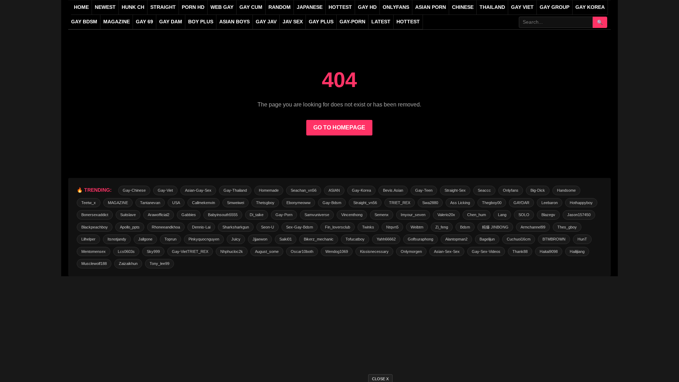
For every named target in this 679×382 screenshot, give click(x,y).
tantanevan (150, 203)
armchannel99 (533, 227)
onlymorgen (411, 251)
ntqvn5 (392, 227)
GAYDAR (521, 203)
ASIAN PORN (430, 7)
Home (81, 7)
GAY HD (367, 7)
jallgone (145, 239)
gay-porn (352, 21)
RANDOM (279, 7)
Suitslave (128, 215)
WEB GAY (221, 7)
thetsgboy (265, 203)
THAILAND (492, 7)
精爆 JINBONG (495, 227)
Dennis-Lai (201, 227)
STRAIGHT (163, 7)
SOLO (523, 215)
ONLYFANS (396, 7)
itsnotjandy (117, 239)
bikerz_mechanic (318, 239)
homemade (269, 190)
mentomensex (93, 251)
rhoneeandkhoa (166, 227)
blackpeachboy (94, 227)
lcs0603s (126, 251)
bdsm (465, 227)
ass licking (460, 203)
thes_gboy (567, 227)
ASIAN (334, 190)
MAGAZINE (116, 21)
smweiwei (235, 203)
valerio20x (446, 215)
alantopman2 (456, 239)
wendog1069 (336, 251)
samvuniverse (316, 215)
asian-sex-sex (447, 251)
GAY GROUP (554, 7)
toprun (170, 239)
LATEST (380, 21)
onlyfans (510, 190)
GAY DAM (170, 21)
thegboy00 (491, 203)
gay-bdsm (332, 203)
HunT (582, 239)
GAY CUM (250, 7)
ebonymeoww (298, 203)
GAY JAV (266, 21)
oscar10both (302, 251)
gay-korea (361, 190)
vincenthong (351, 215)
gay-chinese (134, 190)
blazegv (548, 215)
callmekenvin (203, 203)
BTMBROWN (553, 239)
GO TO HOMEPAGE (339, 128)
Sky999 (153, 251)
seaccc (484, 190)
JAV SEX (293, 21)
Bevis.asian (393, 190)
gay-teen (424, 190)
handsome (566, 190)
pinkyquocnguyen (203, 239)
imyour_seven (413, 215)
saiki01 (285, 239)
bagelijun (487, 239)
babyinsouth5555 (223, 215)
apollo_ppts (130, 227)
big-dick (537, 190)
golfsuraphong (420, 239)
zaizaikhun (128, 263)
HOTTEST (340, 7)
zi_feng (441, 227)
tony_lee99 (159, 263)
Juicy (235, 239)
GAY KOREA (590, 7)
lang (502, 215)
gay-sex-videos (486, 251)
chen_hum (476, 215)
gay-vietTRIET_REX (190, 251)
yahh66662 (386, 239)
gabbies (188, 215)
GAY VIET (522, 7)
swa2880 (430, 203)
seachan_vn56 (304, 190)
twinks (368, 227)
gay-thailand (235, 190)
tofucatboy (355, 239)
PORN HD (193, 7)
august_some (267, 251)
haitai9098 (549, 251)
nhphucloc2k (231, 251)
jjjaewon (260, 239)
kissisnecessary (374, 251)
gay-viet (165, 190)
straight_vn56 (365, 203)
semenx (382, 215)
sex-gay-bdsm (299, 227)
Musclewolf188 (94, 263)
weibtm (417, 227)
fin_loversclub (337, 227)
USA (176, 203)
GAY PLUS (321, 21)
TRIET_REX (399, 203)
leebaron (549, 203)
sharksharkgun (235, 227)
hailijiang (577, 251)
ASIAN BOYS (234, 21)
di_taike (256, 215)
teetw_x (88, 203)
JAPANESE (310, 7)
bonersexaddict (94, 215)
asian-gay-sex (198, 190)
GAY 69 (144, 21)
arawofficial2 (158, 215)
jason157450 (579, 215)
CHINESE (463, 7)
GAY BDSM (84, 21)
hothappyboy (581, 203)
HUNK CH (133, 7)
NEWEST (105, 7)
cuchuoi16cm (518, 239)
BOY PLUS (200, 21)
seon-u (267, 227)
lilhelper (88, 239)
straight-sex (455, 190)
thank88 (520, 251)
